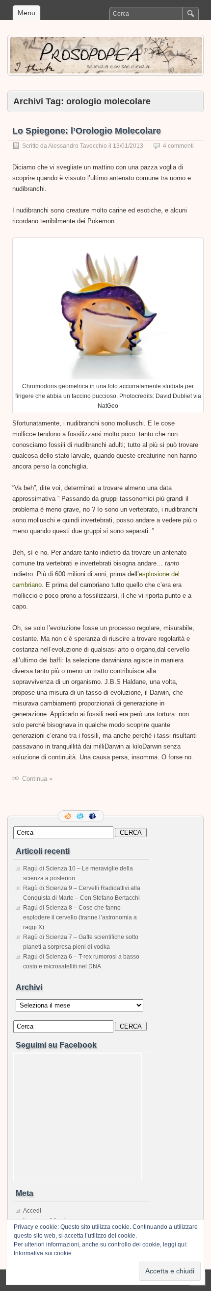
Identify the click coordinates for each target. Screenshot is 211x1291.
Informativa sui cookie (43, 1253)
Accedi (32, 1210)
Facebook (93, 816)
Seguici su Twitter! (81, 816)
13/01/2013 (128, 145)
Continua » (37, 778)
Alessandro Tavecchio (77, 145)
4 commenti (178, 145)
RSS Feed (69, 816)
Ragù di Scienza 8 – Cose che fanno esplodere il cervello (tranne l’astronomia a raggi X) (80, 917)
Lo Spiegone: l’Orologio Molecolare (86, 131)
